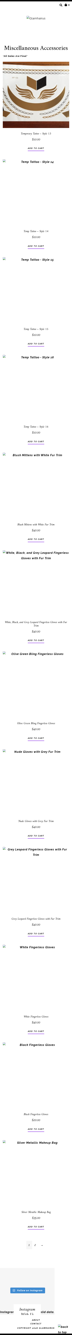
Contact (36, 1323)
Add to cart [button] (36, 148)
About (36, 1320)
